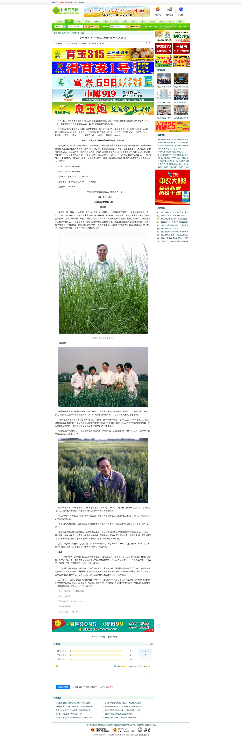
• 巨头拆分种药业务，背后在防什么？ (69, 714)
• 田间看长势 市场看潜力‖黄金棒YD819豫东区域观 (122, 703)
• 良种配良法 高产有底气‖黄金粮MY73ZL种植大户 (73, 718)
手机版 (81, 2)
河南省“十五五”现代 (164, 87)
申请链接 (144, 725)
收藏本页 (74, 2)
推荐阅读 (75, 33)
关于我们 (97, 725)
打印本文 (94, 637)
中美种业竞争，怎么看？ (170, 228)
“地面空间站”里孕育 (181, 118)
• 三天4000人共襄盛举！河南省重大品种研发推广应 (122, 707)
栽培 (180, 27)
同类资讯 (57, 698)
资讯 (68, 33)
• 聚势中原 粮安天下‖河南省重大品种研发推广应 (72, 710)
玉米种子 (165, 27)
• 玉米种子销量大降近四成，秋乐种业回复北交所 (121, 710)
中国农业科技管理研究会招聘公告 (170, 152)
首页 (63, 33)
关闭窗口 (103, 637)
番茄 (171, 27)
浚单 (176, 27)
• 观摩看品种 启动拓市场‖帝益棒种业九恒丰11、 (121, 718)
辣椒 (184, 27)
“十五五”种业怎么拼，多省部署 (169, 149)
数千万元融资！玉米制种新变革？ (173, 216)
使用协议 (113, 725)
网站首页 (89, 725)
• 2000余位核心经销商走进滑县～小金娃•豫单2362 (74, 707)
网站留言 (152, 725)
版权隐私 (105, 725)
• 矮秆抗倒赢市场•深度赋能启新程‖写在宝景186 (72, 703)
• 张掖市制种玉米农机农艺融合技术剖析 (118, 714)
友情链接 (136, 725)
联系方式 (121, 725)
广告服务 (129, 725)
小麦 (155, 27)
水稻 (160, 27)
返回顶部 (112, 637)
